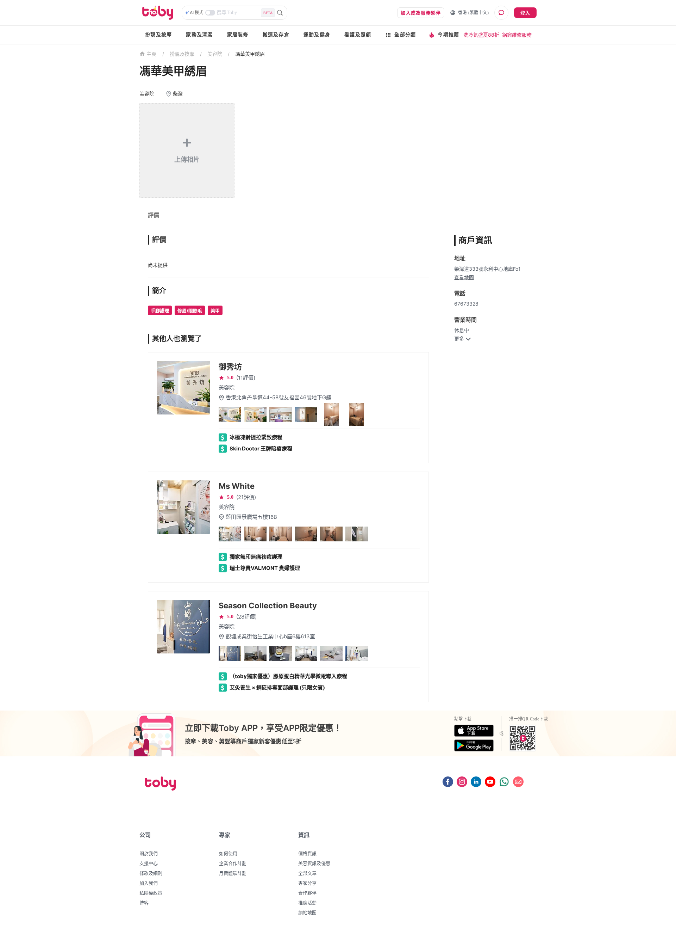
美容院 (214, 54)
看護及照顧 (357, 34)
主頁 (151, 54)
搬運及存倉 (276, 34)
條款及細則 (150, 873)
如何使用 (228, 853)
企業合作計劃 (232, 863)
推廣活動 (307, 902)
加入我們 (148, 883)
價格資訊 (307, 853)
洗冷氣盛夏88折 (481, 35)
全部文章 (307, 873)
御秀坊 (230, 366)
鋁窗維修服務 (517, 35)
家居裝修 (238, 34)
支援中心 (148, 863)
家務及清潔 (199, 34)
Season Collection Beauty (268, 605)
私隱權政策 (150, 893)
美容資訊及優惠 (314, 863)
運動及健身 (316, 34)
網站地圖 (307, 912)
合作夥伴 (307, 893)
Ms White (237, 486)
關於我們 (148, 853)
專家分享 (307, 883)
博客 (144, 902)
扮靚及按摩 (158, 34)
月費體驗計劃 (232, 873)
